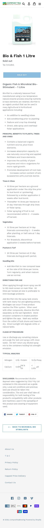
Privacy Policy (11, 462)
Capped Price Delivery (15, 476)
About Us (9, 449)
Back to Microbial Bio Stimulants (24, 428)
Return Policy (11, 469)
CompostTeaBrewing (17, 520)
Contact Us (10, 482)
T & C (7, 456)
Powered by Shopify (33, 520)
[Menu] (39, 3)
